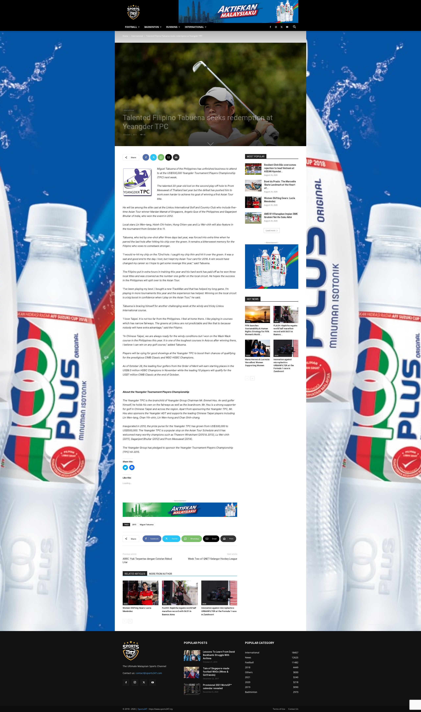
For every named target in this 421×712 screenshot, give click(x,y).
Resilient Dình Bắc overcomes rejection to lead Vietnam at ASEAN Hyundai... (280, 168)
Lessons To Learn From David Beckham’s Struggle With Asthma (219, 655)
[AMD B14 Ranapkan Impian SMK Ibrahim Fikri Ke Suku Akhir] (253, 218)
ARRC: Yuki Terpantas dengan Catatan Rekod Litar (147, 560)
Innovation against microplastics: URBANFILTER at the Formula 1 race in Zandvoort (218, 611)
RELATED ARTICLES (135, 573)
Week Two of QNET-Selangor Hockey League (212, 558)
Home (125, 36)
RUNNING (171, 26)
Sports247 (142, 709)
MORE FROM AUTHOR (160, 573)
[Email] (168, 157)
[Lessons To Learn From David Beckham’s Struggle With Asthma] (192, 655)
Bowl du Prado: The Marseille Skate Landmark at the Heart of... (280, 184)
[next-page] (130, 621)
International (137, 36)
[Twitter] (281, 27)
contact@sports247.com (149, 673)
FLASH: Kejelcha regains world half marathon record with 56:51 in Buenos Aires (179, 611)
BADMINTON (151, 26)
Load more (270, 230)
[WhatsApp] (161, 157)
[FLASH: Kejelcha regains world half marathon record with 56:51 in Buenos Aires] (180, 593)
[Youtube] (287, 27)
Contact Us (293, 709)
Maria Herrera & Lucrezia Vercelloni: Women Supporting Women (257, 362)
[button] (294, 27)
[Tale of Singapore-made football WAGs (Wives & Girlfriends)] (191, 672)
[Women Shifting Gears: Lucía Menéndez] (141, 593)
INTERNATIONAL (194, 26)
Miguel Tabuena (146, 524)
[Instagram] (275, 27)
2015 (134, 524)
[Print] (176, 157)
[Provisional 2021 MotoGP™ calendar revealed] (192, 689)
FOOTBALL (131, 26)
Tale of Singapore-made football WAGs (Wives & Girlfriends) (216, 671)
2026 (126, 604)
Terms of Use (279, 709)
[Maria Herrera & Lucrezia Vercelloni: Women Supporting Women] (257, 348)
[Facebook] (270, 27)
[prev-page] (125, 621)
